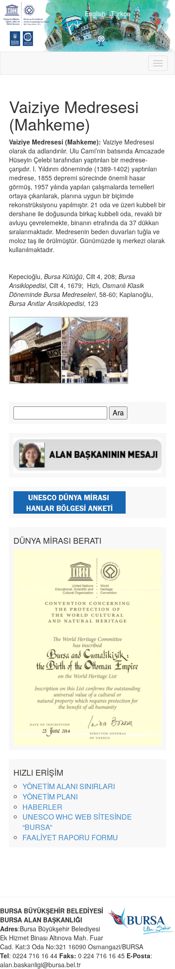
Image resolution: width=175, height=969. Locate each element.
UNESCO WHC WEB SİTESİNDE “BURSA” (77, 822)
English (95, 13)
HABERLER (42, 807)
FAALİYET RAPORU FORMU (70, 837)
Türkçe (120, 13)
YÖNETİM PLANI (50, 796)
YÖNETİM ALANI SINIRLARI (68, 786)
